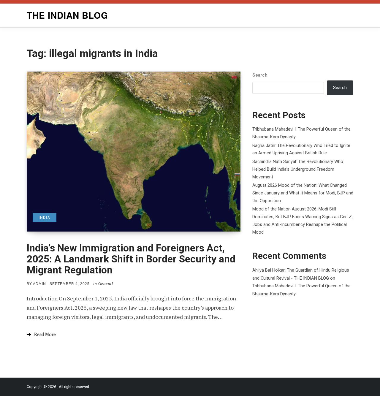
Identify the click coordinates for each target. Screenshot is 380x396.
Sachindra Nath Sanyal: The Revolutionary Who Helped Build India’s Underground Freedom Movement (297, 169)
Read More (45, 334)
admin (39, 284)
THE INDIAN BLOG (67, 15)
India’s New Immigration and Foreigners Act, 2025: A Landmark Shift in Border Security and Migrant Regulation (131, 259)
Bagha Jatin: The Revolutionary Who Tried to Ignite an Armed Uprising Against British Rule (301, 149)
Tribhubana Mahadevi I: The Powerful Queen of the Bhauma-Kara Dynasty (301, 133)
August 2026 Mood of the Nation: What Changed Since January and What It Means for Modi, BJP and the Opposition (302, 193)
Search (259, 75)
